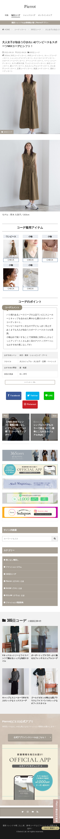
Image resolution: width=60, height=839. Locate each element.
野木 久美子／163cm (19, 214)
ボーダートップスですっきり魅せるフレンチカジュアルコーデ (44, 656)
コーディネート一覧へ (30, 382)
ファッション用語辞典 (14, 602)
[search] (55, 538)
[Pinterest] (30, 404)
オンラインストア (45, 15)
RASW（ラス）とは (14, 588)
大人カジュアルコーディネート (37, 66)
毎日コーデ (15, 15)
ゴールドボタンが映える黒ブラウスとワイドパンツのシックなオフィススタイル (44, 700)
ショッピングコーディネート (21, 58)
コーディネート (20, 30)
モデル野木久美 (18, 63)
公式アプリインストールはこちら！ (30, 737)
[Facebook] (13, 396)
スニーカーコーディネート (44, 58)
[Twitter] (32, 396)
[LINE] (49, 396)
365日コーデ (36, 30)
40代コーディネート (36, 55)
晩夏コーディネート (41, 69)
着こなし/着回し (12, 560)
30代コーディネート (19, 55)
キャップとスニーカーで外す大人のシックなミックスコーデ (15, 699)
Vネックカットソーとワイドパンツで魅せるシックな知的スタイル (15, 658)
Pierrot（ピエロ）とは (15, 581)
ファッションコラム (14, 567)
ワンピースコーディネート (35, 63)
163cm (7, 55)
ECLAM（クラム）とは (15, 595)
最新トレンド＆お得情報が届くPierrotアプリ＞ (30, 23)
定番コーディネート (25, 69)
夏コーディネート (17, 66)
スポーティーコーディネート (13, 61)
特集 (6, 15)
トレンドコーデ (29, 15)
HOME (7, 30)
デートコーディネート (34, 61)
